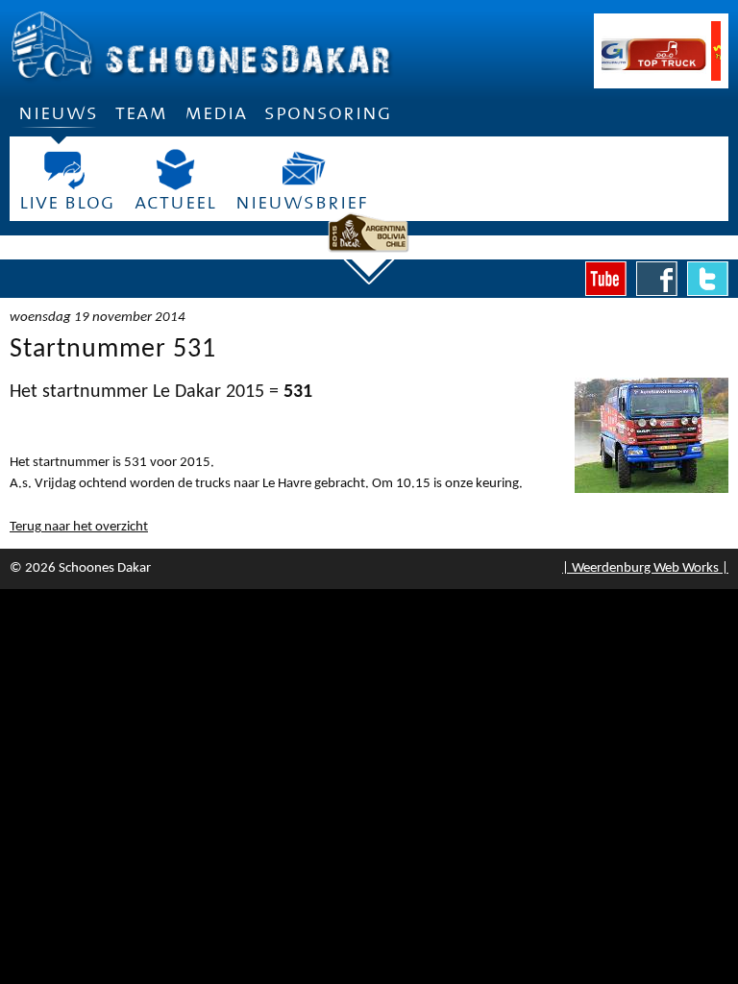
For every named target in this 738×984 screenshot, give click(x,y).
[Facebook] (656, 278)
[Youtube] (606, 278)
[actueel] (175, 169)
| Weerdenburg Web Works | (645, 568)
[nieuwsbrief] (302, 169)
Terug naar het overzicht (79, 527)
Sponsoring (328, 113)
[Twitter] (707, 278)
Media (215, 113)
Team (141, 113)
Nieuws (58, 113)
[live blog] (67, 169)
